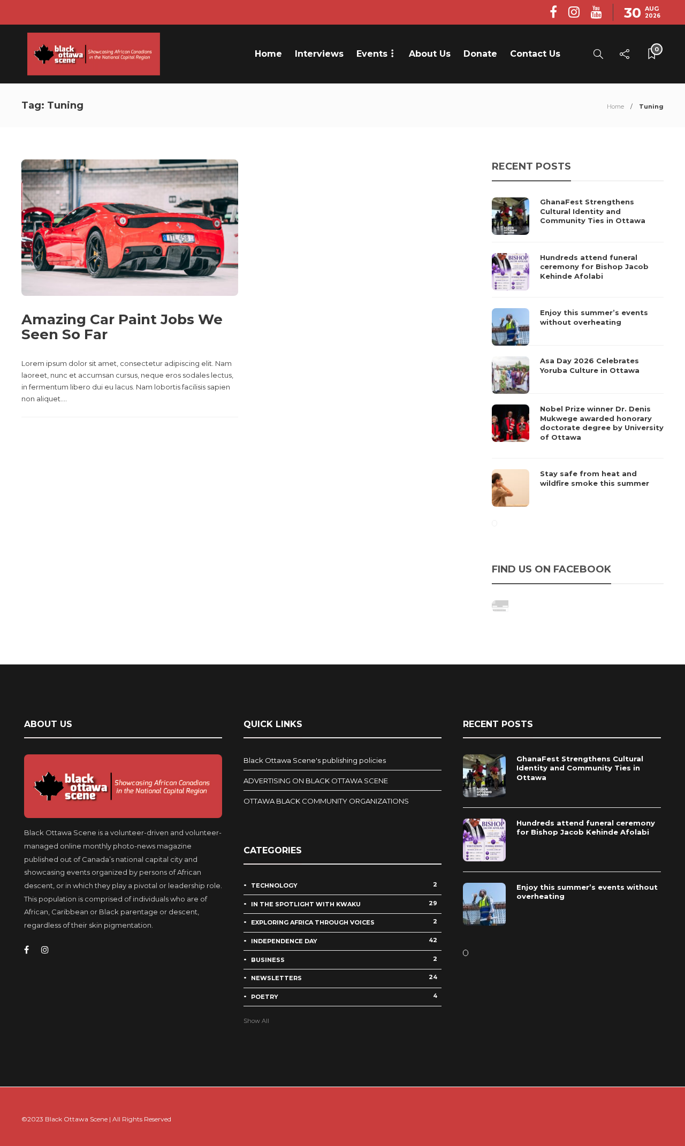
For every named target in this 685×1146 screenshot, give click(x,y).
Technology (344, 885)
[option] (578, 352)
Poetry (344, 996)
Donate (480, 54)
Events (371, 54)
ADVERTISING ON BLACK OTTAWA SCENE (315, 780)
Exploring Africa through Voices (344, 922)
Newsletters (344, 977)
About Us (430, 54)
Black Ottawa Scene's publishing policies (314, 760)
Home (268, 54)
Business (344, 959)
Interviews (319, 54)
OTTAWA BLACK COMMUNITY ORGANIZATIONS (326, 801)
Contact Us (535, 54)
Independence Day (344, 940)
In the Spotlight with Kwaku (344, 903)
